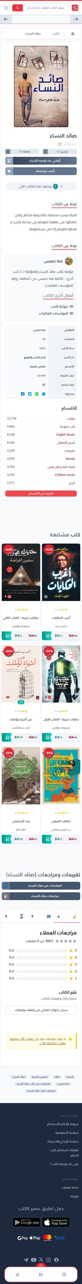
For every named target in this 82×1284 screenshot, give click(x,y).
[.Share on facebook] (22, 394)
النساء (69, 1077)
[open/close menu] (6, 7)
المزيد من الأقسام (41, 493)
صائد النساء (18, 1077)
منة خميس (53, 261)
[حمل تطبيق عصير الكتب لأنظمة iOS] (56, 1222)
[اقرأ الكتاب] (20, 702)
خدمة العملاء (70, 1187)
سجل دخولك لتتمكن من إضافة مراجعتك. (41, 1010)
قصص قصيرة (37, 366)
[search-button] (17, 7)
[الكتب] (64, 1274)
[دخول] (17, 1274)
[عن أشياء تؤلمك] (21, 674)
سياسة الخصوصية (67, 1132)
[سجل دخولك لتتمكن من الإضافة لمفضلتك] (60, 144)
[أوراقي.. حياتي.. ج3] (76, 19)
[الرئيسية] (73, 34)
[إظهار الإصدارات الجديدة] (41, 1265)
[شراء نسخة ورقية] (61, 635)
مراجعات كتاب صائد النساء (41, 1091)
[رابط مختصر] (26, 385)
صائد (56, 1077)
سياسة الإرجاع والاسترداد (63, 1141)
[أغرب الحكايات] (61, 572)
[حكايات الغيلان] (61, 775)
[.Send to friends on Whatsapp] (36, 394)
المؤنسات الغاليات (53, 313)
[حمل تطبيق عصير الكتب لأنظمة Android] (26, 1222)
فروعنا (74, 1196)
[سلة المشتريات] (40, 1274)
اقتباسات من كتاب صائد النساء (33, 1084)
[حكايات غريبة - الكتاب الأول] (61, 674)
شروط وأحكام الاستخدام (63, 1124)
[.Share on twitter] (29, 394)
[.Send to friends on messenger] (43, 394)
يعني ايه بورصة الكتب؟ (64, 1164)
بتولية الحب (59, 306)
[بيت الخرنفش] (21, 775)
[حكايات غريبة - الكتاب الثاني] (21, 572)
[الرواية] (6, 19)
